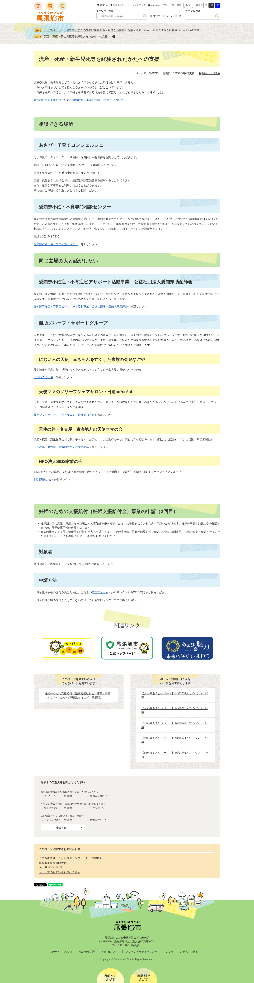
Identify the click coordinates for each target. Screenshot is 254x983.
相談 (130, 30)
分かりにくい (97, 807)
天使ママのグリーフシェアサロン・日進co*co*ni (64, 414)
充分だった (50, 796)
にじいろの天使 (43, 377)
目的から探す (116, 30)
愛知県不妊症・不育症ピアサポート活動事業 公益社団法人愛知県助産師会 (81, 306)
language (155, 5)
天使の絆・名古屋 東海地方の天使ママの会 (61, 447)
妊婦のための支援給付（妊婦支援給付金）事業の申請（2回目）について (79, 99)
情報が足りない (98, 796)
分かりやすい (51, 807)
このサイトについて (61, 951)
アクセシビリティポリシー (141, 951)
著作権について (110, 951)
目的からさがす (110, 977)
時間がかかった (98, 819)
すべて (157, 16)
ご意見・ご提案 (189, 951)
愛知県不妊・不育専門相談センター (56, 244)
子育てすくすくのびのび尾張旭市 (84, 30)
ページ (169, 16)
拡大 (188, 5)
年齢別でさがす (143, 977)
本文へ (103, 5)
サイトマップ (139, 5)
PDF (179, 16)
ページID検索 (193, 11)
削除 (113, 36)
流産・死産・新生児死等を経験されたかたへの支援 (76, 36)
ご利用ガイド (119, 5)
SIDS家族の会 (42, 479)
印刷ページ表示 (211, 73)
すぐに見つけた (52, 819)
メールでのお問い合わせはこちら (59, 872)
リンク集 (168, 951)
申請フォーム (100, 592)
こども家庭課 (47, 858)
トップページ (52, 30)
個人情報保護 (87, 951)
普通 (69, 796)
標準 (179, 5)
